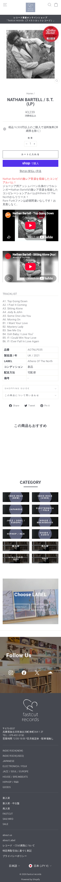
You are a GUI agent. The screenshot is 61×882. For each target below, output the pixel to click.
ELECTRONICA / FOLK (15, 766)
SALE (5, 824)
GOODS (7, 787)
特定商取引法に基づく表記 (17, 850)
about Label (9, 840)
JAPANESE (8, 761)
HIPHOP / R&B (10, 782)
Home (29, 93)
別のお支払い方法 (30, 171)
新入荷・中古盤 (11, 803)
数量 (30, 138)
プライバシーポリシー (15, 856)
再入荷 (6, 808)
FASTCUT (22, 607)
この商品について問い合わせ (22, 395)
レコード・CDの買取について (19, 845)
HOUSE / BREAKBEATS (15, 776)
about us (7, 835)
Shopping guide (17, 388)
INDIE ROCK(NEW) (13, 750)
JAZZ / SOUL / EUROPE (15, 771)
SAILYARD (39, 607)
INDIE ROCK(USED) (13, 755)
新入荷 (6, 798)
